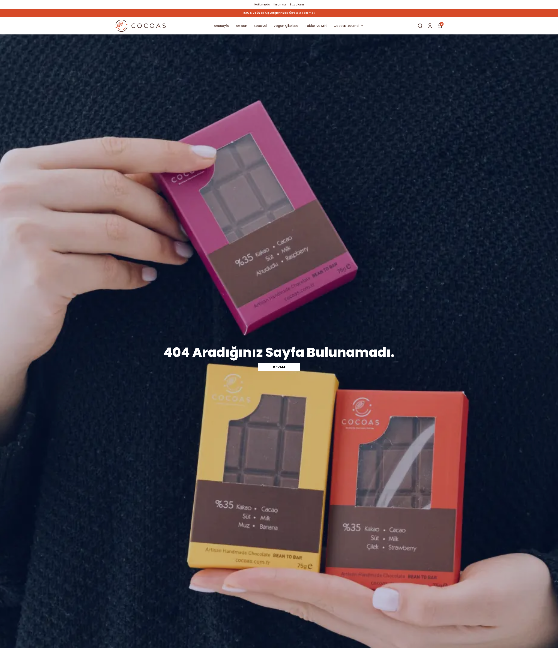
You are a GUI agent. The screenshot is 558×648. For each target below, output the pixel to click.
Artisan (241, 25)
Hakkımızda (262, 4)
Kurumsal (280, 4)
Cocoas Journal (346, 25)
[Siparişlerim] (430, 26)
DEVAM (279, 367)
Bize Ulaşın (297, 4)
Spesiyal (260, 25)
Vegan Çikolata (286, 25)
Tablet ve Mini (316, 25)
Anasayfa (221, 25)
